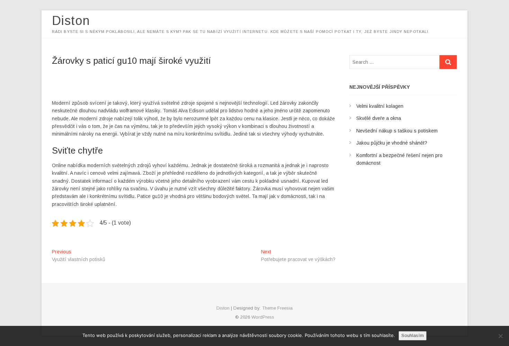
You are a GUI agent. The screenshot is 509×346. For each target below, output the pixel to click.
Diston (71, 21)
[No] (500, 335)
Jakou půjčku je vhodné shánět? (391, 143)
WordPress (262, 317)
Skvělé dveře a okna (378, 118)
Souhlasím (412, 335)
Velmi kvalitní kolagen (379, 106)
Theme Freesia (277, 308)
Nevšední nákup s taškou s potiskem (397, 130)
